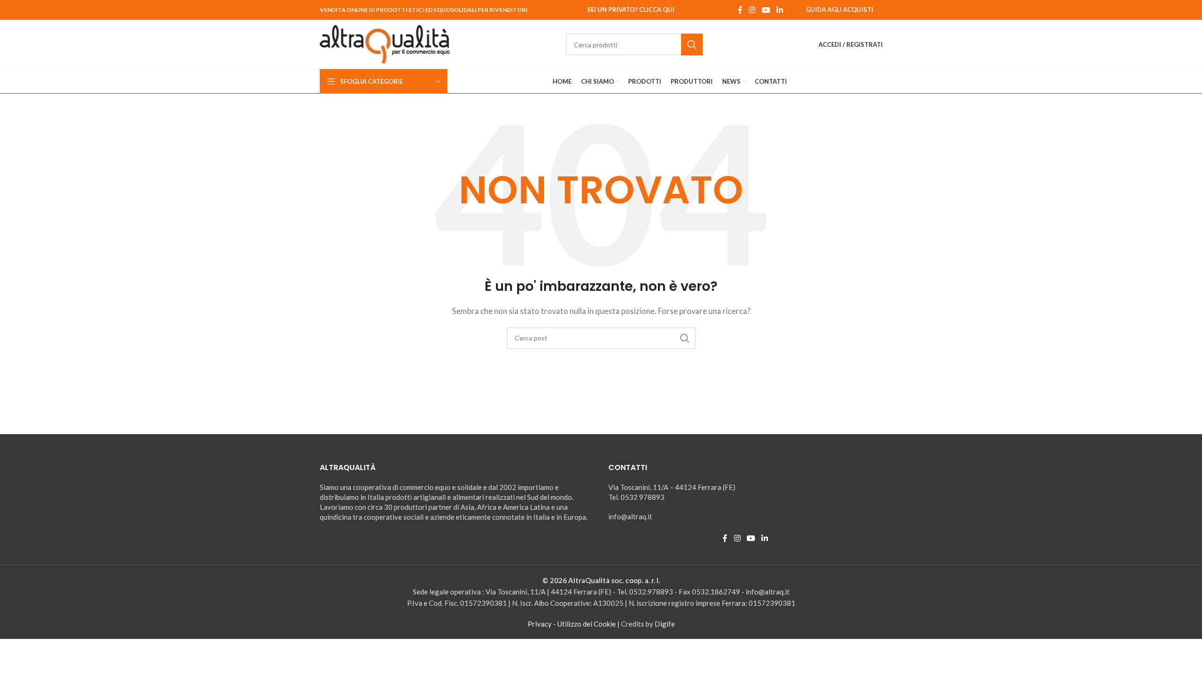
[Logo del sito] (385, 43)
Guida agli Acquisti (839, 9)
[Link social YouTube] (766, 10)
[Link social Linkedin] (779, 10)
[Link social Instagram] (752, 10)
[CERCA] (692, 44)
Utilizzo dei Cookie (586, 624)
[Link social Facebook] (740, 10)
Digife (665, 624)
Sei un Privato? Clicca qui (630, 9)
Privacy (540, 624)
